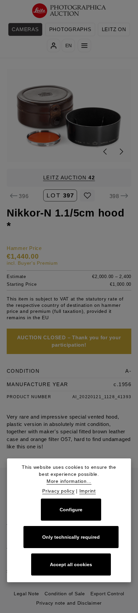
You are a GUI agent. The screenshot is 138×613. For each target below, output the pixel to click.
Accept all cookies (71, 564)
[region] (69, 115)
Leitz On (114, 29)
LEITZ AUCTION (69, 177)
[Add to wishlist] (87, 195)
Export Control (107, 593)
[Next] (121, 152)
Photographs (70, 29)
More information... (69, 481)
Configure (71, 509)
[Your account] (53, 45)
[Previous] (105, 152)
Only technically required (71, 537)
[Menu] (84, 45)
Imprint (87, 491)
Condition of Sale (65, 593)
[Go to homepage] (69, 10)
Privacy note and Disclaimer (69, 603)
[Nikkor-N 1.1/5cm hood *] (69, 115)
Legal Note (26, 593)
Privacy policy (58, 491)
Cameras (25, 29)
